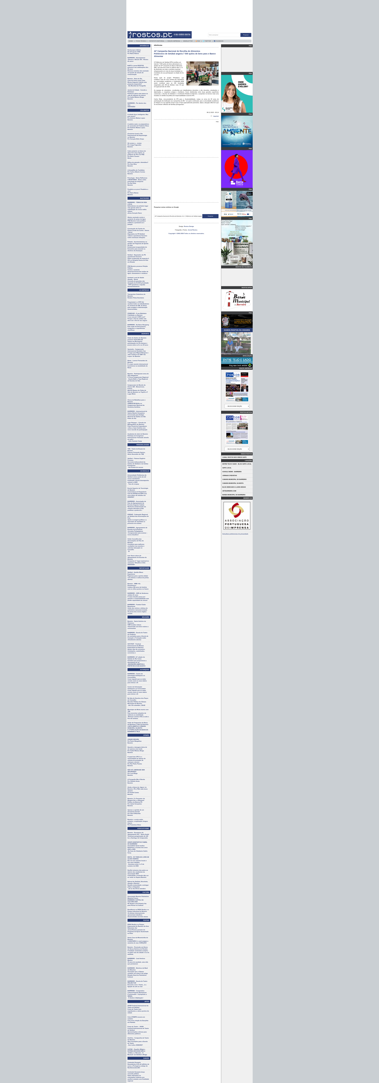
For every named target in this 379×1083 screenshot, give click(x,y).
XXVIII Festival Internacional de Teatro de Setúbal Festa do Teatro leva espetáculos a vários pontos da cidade (138, 1009)
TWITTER (207, 41)
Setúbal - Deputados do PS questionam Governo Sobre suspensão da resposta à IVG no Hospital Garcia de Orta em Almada (138, 258)
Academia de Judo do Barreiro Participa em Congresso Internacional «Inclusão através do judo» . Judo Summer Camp (138, 437)
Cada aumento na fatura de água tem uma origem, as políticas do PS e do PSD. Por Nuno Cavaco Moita (137, 154)
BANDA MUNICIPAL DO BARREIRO (233, 495)
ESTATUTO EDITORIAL (157, 41)
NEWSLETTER (188, 41)
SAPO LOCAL (226, 468)
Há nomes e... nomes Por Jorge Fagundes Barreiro (135, 145)
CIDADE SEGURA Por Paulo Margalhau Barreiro (135, 741)
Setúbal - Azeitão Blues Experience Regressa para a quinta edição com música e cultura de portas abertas (138, 575)
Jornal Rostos (192, 230)
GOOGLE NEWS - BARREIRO (232, 471)
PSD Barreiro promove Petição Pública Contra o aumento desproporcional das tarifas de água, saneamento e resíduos (138, 269)
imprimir (215, 116)
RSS (198, 41)
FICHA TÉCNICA (141, 41)
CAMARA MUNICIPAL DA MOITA (232, 483)
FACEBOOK (219, 41)
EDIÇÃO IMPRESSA (174, 41)
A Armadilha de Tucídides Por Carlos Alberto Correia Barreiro (136, 171)
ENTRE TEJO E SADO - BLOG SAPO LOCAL (236, 464)
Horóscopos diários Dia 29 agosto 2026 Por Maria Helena (134, 51)
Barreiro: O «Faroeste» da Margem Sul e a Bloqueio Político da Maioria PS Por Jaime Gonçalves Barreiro (136, 802)
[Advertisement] (187, 15)
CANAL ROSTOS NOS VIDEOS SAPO (234, 457)
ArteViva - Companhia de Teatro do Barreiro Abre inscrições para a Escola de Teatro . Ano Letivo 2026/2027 (138, 1041)
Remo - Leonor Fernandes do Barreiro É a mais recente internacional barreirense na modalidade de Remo (138, 364)
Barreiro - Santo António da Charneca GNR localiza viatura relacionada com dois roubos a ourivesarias (138, 624)
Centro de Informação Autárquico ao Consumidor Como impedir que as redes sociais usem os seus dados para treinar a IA (137, 690)
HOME (131, 41)
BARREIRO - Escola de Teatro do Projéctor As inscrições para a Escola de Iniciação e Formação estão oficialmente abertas (138, 636)
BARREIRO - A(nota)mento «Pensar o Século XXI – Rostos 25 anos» (138, 59)
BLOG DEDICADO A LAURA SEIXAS (234, 487)
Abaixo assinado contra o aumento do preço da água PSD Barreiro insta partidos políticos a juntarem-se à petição (137, 220)
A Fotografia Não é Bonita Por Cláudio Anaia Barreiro (136, 781)
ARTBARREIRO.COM (229, 491)
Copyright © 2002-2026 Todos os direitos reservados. (186, 233)
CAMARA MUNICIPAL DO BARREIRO (234, 479)
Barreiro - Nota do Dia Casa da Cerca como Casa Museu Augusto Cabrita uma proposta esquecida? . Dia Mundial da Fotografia (137, 82)
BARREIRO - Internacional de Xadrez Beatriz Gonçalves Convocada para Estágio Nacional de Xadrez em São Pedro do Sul (137, 414)
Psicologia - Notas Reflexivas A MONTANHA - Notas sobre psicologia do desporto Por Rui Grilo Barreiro (137, 181)
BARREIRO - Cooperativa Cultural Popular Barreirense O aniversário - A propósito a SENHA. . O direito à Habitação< (137, 994)
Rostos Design (189, 226)
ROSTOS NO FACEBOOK (244, 267)
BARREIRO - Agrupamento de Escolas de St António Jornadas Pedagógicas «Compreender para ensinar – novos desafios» (137, 531)
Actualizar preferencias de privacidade (235, 534)
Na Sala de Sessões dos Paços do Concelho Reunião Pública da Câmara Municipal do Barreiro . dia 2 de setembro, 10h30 (138, 701)
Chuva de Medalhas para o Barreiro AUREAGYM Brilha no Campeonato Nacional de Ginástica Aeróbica (136, 403)
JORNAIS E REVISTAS (229, 475)
